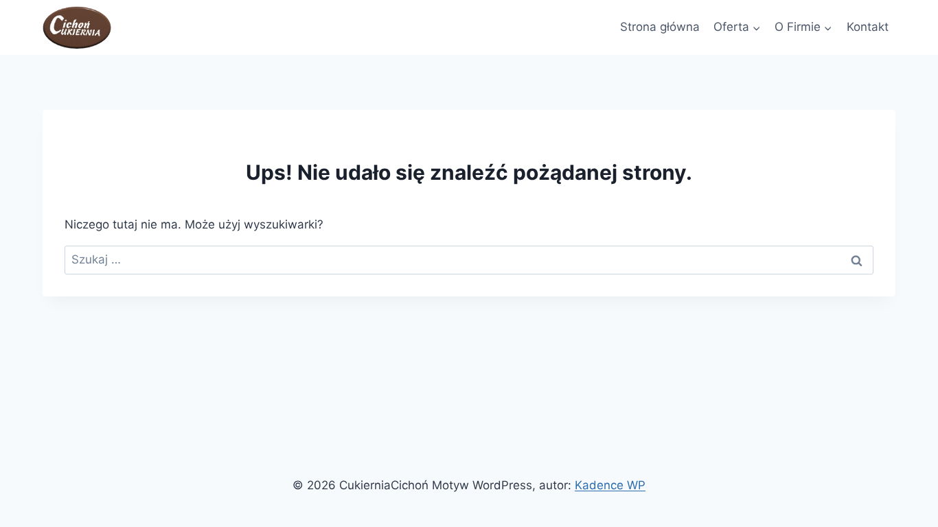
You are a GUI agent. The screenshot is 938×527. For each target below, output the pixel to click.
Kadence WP (610, 485)
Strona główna (660, 27)
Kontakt (868, 27)
